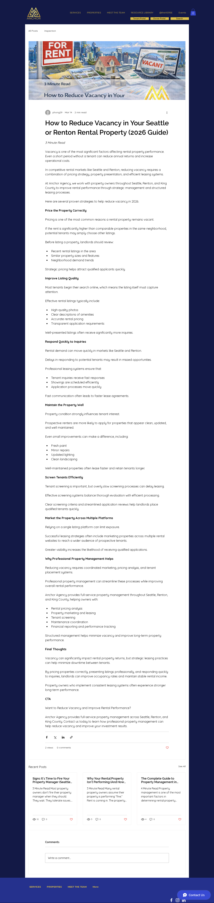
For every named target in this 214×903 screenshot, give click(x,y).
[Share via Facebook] (46, 737)
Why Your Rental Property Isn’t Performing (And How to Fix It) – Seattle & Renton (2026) (106, 780)
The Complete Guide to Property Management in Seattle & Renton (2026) (159, 780)
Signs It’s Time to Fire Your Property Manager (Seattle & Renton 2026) (51, 780)
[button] (193, 12)
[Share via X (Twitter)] (55, 737)
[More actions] (167, 113)
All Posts (33, 30)
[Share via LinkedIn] (63, 737)
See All (182, 766)
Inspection (50, 30)
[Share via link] (71, 737)
